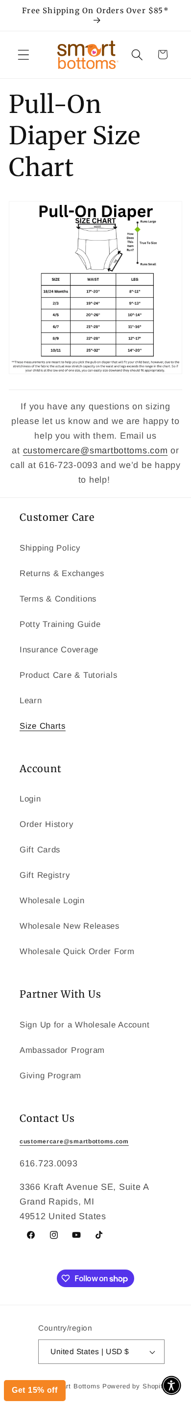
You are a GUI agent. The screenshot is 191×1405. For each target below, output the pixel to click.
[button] (171, 1385)
